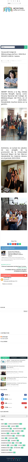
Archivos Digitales (5, 428)
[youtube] (19, 1)
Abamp (15, 60)
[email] (17, 1)
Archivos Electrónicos (18, 428)
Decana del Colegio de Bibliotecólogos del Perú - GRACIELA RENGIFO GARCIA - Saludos (15, 253)
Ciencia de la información (6, 435)
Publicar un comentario (7, 283)
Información (3, 445)
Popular (14, 357)
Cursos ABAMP (12, 438)
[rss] (15, 1)
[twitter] (8, 1)
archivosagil (6, 277)
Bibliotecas (3, 433)
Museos (12, 445)
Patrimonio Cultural (5, 447)
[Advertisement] (14, 30)
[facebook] (10, 1)
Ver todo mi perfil (4, 338)
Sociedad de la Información (7, 452)
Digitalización (4, 440)
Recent (5, 357)
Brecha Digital (14, 433)
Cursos (2, 438)
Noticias (20, 445)
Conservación (19, 435)
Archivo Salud (4, 426)
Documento (13, 440)
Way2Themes (18, 458)
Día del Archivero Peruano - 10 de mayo (15, 371)
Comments (23, 357)
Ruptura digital (17, 447)
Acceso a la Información (13, 423)
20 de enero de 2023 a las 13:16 (10, 281)
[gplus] (12, 1)
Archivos (13, 426)
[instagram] (13, 1)
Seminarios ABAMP (5, 450)
